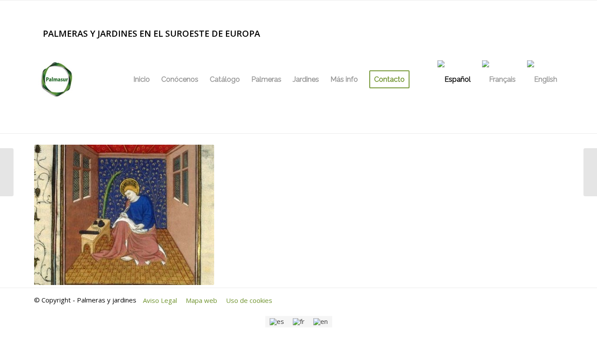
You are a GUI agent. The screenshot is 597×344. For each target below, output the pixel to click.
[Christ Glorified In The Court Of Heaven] (590, 172)
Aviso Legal (160, 300)
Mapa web (201, 300)
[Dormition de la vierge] (7, 172)
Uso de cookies (249, 300)
